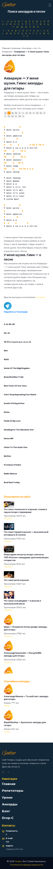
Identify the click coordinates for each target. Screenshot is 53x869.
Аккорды (27, 48)
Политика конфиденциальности (26, 865)
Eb (41, 113)
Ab (5, 113)
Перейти (8, 518)
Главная (8, 784)
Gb (13, 116)
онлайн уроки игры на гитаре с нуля (22, 284)
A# (12, 113)
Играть (7, 705)
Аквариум (7, 51)
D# (37, 113)
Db (30, 113)
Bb (16, 113)
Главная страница (11, 48)
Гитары (18, 861)
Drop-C (8, 818)
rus (34, 48)
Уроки (7, 797)
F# (9, 116)
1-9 (6, 21)
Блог (6, 811)
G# (20, 116)
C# (27, 113)
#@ (7, 841)
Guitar (9, 5)
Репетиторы (12, 791)
